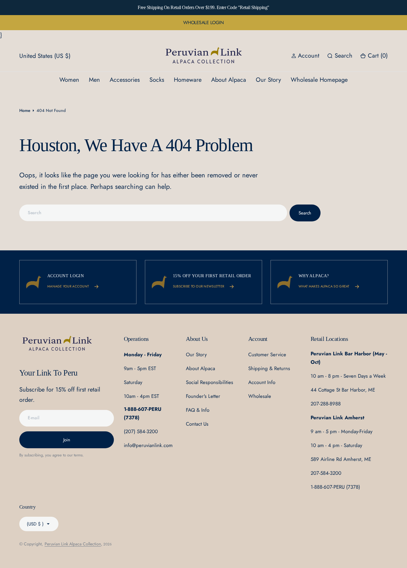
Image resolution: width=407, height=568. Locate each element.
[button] (374, 56)
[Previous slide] (61, 7)
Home (24, 110)
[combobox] (153, 213)
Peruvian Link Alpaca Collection (73, 544)
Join (66, 439)
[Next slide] (345, 7)
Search (305, 213)
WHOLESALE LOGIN (203, 22)
